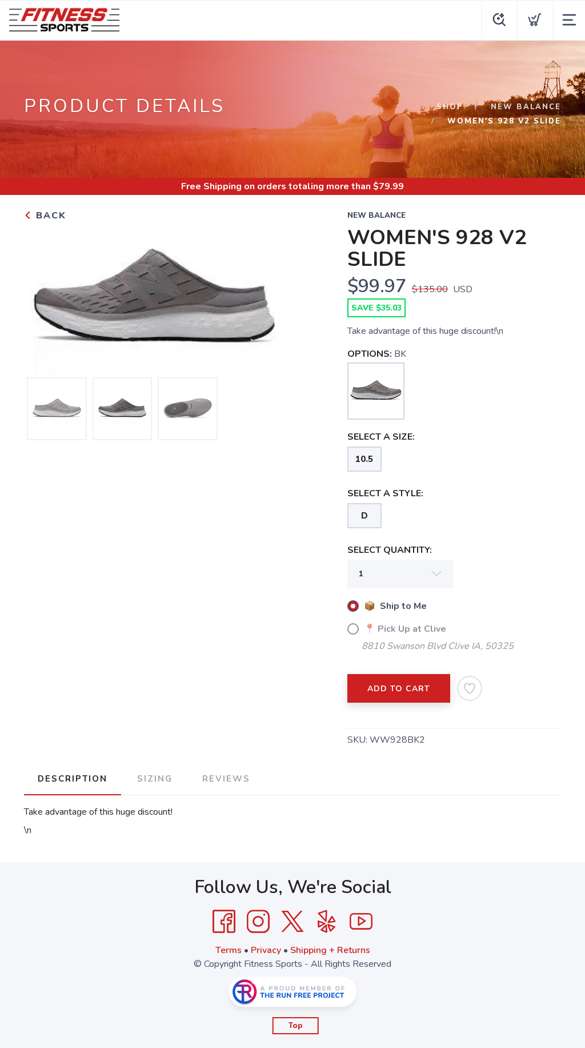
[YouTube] (361, 921)
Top (296, 1026)
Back (49, 215)
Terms (228, 950)
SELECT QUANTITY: (389, 550)
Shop (449, 107)
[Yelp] (327, 921)
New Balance (526, 107)
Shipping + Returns (330, 950)
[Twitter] (292, 921)
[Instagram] (258, 921)
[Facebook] (224, 921)
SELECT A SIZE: (381, 437)
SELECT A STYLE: (385, 493)
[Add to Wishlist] (469, 688)
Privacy (266, 950)
